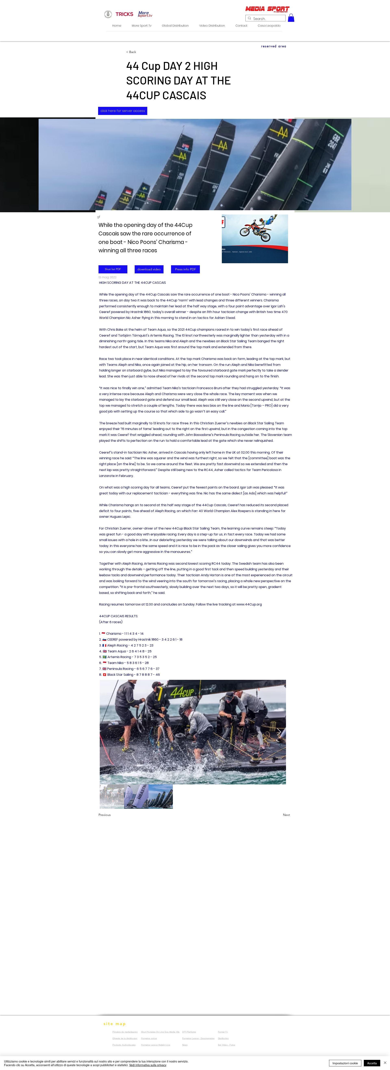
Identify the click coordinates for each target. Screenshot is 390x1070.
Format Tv (223, 1032)
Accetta (372, 1063)
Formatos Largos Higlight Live (155, 1045)
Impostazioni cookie (345, 1063)
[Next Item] (279, 732)
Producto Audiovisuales (124, 1045)
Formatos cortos (149, 1038)
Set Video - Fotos (226, 1045)
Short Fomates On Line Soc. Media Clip (160, 1032)
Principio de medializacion (125, 1032)
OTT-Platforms (189, 1032)
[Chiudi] (385, 1063)
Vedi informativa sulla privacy (147, 1065)
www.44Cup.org (249, 604)
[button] (291, 18)
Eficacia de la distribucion (125, 1038)
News (184, 1045)
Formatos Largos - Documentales (198, 1038)
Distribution (223, 1038)
